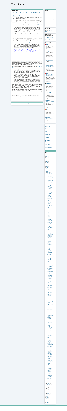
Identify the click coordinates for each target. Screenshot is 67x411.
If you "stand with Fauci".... (49, 60)
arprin (46, 131)
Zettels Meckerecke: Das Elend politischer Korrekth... (50, 351)
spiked (46, 143)
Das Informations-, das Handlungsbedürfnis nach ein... (49, 251)
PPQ (47, 73)
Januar (48, 394)
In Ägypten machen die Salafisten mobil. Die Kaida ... (49, 292)
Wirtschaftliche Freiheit (48, 147)
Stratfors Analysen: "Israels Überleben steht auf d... (49, 288)
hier (23, 95)
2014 (47, 168)
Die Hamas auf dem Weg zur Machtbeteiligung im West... (50, 272)
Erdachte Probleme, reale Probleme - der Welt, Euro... (50, 285)
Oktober (48, 383)
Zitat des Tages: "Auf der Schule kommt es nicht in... (49, 331)
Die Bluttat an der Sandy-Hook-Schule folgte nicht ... (49, 237)
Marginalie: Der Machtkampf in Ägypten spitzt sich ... (49, 376)
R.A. (46, 21)
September (48, 384)
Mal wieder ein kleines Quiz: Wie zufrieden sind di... (50, 216)
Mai (47, 389)
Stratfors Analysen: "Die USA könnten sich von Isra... (50, 347)
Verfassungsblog (49, 83)
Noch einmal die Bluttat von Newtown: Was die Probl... (49, 219)
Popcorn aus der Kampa (49, 325)
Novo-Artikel (48, 100)
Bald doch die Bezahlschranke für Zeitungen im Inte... (49, 327)
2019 (47, 162)
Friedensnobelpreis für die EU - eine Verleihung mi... (49, 299)
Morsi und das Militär (49, 307)
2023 (47, 157)
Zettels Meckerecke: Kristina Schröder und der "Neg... (50, 234)
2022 (47, 158)
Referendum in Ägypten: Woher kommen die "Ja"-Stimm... (50, 244)
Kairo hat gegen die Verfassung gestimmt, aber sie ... (49, 255)
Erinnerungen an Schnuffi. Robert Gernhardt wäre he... (49, 276)
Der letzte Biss (47, 140)
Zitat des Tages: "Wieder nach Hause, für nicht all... (49, 262)
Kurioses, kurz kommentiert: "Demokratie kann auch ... (50, 315)
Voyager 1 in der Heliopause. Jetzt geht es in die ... (50, 344)
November (48, 382)
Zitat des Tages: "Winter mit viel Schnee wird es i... (49, 282)
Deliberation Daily (47, 134)
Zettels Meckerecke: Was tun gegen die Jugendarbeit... (49, 339)
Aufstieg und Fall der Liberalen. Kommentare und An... (50, 188)
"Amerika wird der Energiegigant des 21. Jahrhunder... (49, 223)
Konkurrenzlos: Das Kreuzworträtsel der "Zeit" (50, 310)
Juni (48, 388)
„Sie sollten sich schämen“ (50, 51)
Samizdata (48, 117)
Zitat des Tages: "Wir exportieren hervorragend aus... (49, 241)
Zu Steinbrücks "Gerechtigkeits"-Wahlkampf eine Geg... (49, 304)
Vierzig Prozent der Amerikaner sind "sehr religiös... (49, 354)
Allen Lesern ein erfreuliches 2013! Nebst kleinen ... (50, 174)
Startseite (27, 103)
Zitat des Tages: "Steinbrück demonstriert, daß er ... (50, 177)
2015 (47, 167)
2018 (47, 163)
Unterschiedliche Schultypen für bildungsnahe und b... (50, 361)
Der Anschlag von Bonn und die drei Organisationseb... (50, 266)
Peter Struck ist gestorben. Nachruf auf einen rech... (50, 227)
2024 (47, 156)
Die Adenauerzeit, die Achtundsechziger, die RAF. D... (50, 199)
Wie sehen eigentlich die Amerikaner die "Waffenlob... (49, 192)
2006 (47, 402)
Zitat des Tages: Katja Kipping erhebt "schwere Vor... (49, 295)
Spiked (47, 44)
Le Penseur (48, 59)
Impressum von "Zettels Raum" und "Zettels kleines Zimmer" (49, 37)
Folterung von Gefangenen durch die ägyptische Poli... (50, 318)
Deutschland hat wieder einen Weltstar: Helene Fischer (49, 185)
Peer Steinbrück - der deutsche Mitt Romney (50, 302)
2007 (47, 401)
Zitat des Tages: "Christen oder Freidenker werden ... (49, 357)
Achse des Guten (47, 126)
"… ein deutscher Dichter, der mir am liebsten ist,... (50, 279)
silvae (47, 109)
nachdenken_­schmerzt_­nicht (49, 19)
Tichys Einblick (48, 92)
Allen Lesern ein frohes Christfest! (50, 206)
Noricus (46, 20)
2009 (47, 398)
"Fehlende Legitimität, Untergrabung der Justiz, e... (50, 364)
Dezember (48, 172)
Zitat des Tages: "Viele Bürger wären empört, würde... (49, 259)
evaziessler (47, 137)
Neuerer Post (14, 103)
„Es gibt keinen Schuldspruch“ (50, 101)
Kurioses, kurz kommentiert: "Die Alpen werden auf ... (49, 379)
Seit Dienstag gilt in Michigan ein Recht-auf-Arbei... (50, 269)
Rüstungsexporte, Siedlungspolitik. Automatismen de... (49, 322)
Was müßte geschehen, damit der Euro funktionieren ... (50, 208)
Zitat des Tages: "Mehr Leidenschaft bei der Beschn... (49, 368)
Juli (47, 387)
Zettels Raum (17, 4)
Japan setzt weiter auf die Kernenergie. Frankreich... (49, 195)
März (48, 392)
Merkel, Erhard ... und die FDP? (49, 342)
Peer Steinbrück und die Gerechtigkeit (50, 312)
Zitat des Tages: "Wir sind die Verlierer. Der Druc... (49, 230)
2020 (47, 161)
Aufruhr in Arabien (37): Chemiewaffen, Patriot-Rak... (49, 334)
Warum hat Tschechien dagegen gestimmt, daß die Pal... (49, 372)
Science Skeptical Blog (48, 141)
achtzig (47, 110)
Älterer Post (40, 103)
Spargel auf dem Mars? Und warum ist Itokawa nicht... (49, 203)
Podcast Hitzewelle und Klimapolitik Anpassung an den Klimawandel (49, 65)
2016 (47, 166)
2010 (47, 397)
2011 (47, 396)
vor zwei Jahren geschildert (25, 61)
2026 (47, 153)
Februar (48, 393)
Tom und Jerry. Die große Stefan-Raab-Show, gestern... (49, 248)
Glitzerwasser (47, 138)
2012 (47, 171)
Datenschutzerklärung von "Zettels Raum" (49, 39)
